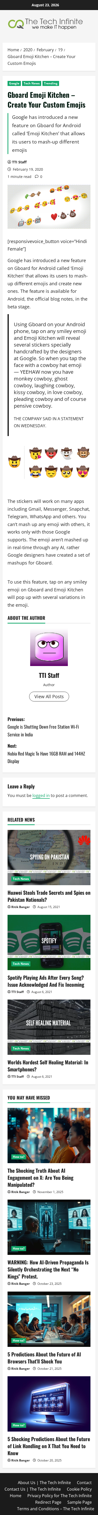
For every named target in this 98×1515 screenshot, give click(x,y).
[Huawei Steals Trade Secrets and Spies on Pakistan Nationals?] (49, 857)
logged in (41, 795)
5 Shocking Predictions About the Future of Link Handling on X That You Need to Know (49, 1446)
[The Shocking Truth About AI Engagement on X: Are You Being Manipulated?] (49, 1135)
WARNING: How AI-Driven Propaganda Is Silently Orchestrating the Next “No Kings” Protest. (48, 1269)
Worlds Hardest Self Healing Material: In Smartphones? (48, 1065)
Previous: (43, 727)
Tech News (32, 83)
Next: (46, 753)
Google (14, 83)
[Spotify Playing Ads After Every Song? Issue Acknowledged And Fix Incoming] (49, 942)
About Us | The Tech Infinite (44, 1482)
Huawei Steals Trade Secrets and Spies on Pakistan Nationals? (49, 896)
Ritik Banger (20, 907)
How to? (19, 1157)
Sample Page (79, 1502)
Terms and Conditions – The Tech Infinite (55, 1508)
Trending (51, 83)
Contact (84, 1482)
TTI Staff (19, 162)
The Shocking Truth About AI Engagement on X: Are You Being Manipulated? (40, 1177)
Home (15, 1495)
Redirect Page (48, 1502)
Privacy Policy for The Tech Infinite (59, 1495)
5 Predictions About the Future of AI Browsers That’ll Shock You (44, 1357)
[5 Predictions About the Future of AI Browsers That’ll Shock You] (49, 1319)
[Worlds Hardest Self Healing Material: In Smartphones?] (49, 1027)
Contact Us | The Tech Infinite (33, 1489)
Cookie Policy (79, 1489)
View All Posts (49, 696)
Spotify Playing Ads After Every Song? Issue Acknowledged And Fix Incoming (46, 981)
